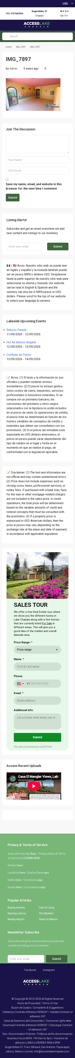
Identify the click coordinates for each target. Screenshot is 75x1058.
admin (13, 68)
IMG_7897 (21, 47)
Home (9, 47)
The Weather (46, 913)
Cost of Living (46, 907)
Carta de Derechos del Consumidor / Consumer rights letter (37, 1020)
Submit (12, 197)
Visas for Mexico (48, 919)
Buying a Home (16, 907)
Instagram (48, 970)
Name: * (19, 659)
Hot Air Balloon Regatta (21, 342)
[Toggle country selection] (20, 683)
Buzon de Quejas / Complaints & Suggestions (37, 1007)
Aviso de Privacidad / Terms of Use (37, 1003)
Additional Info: (23, 710)
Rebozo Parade (16, 330)
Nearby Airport (16, 919)
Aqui (33, 853)
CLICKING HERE (31, 858)
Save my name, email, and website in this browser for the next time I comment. (34, 186)
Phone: (18, 676)
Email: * (18, 693)
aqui (46, 872)
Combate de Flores (19, 354)
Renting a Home (17, 913)
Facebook (30, 970)
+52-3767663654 (14, 13)
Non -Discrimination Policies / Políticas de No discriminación (37, 1033)
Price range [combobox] (24, 649)
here (19, 865)
